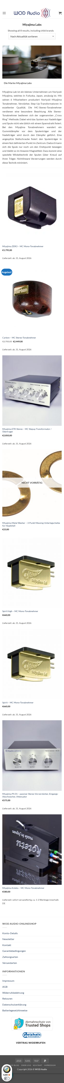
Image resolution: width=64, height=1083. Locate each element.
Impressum (8, 980)
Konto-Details (10, 933)
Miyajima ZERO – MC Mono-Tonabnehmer (22, 246)
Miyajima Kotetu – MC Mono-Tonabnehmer (23, 888)
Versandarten (9, 962)
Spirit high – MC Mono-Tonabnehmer (20, 611)
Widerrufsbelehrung (13, 992)
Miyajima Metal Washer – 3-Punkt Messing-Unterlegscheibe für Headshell (31, 524)
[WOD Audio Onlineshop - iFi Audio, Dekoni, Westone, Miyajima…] (32, 13)
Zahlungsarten (10, 956)
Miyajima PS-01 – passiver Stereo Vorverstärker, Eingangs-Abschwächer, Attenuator (30, 795)
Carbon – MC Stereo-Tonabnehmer (19, 337)
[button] (4, 13)
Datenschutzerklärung (14, 1004)
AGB (4, 986)
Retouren (7, 998)
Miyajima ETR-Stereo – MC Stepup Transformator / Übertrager (26, 430)
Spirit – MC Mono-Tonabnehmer (18, 702)
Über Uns (26, 1065)
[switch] (7, 1078)
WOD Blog (13, 1065)
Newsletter (8, 939)
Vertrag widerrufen (31, 1042)
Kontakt (6, 945)
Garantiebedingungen (14, 950)
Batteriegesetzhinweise (14, 1010)
